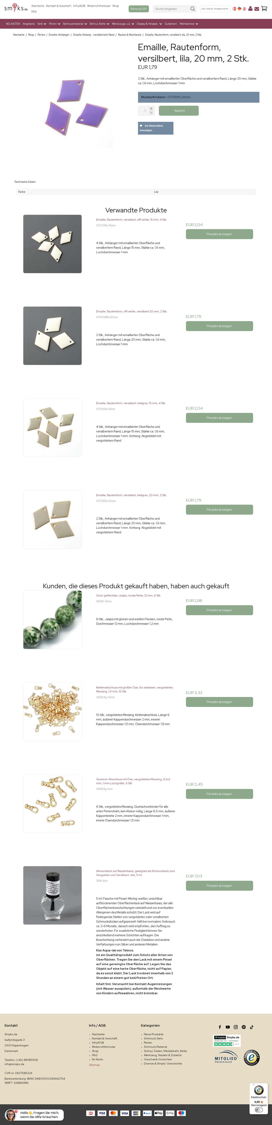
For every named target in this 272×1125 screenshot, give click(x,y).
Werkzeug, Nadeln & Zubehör (163, 1055)
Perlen (148, 1042)
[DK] (234, 9)
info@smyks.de (14, 1064)
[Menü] (253, 1085)
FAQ (34, 11)
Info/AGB (79, 6)
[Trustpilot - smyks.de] (227, 1041)
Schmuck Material (155, 1047)
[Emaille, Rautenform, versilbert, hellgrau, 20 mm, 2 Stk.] (52, 530)
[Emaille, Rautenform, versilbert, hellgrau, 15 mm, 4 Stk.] (52, 438)
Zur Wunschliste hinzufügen (151, 128)
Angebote (29, 23)
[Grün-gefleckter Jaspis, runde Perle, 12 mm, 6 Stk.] (52, 630)
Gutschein (171, 23)
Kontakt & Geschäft (58, 6)
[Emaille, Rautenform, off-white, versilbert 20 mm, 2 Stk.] (52, 346)
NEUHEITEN (13, 23)
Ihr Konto (97, 1059)
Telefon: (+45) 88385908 (21, 1060)
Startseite (37, 6)
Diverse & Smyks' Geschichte (163, 1063)
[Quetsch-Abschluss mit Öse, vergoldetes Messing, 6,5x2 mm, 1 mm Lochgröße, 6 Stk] (52, 814)
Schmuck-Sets (153, 1038)
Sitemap (94, 1065)
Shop (116, 6)
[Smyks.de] (16, 9)
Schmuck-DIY (139, 9)
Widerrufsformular (99, 6)
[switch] (259, 1109)
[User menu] (250, 9)
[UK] (244, 9)
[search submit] (192, 8)
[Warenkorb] (264, 9)
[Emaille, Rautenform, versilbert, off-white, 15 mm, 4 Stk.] (52, 254)
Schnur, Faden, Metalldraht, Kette (165, 1051)
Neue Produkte (153, 1034)
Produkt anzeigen (219, 234)
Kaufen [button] (180, 110)
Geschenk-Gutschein (158, 1059)
